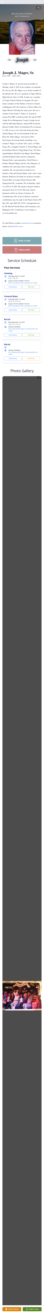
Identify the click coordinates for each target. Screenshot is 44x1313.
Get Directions (13, 287)
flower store (18, 226)
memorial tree (27, 223)
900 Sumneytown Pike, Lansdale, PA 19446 (22, 283)
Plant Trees (31, 287)
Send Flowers (31, 358)
